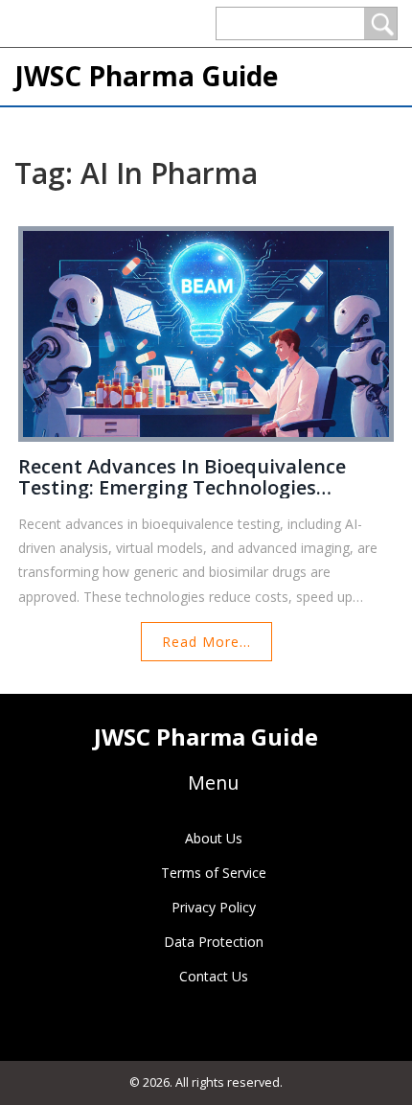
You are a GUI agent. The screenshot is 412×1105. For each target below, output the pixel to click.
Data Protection (213, 941)
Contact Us (213, 976)
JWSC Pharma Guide (146, 76)
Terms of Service (213, 872)
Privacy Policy (214, 907)
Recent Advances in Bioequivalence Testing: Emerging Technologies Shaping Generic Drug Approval (182, 477)
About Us (213, 838)
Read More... (206, 642)
